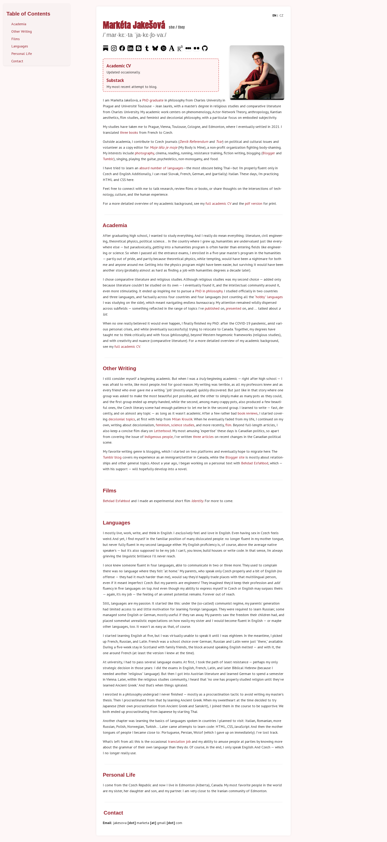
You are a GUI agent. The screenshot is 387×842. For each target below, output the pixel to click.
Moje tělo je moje (163, 147)
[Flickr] (197, 49)
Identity (197, 500)
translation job (179, 741)
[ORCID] (164, 49)
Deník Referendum (193, 141)
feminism (163, 425)
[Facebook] (122, 49)
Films (15, 39)
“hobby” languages (269, 297)
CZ (281, 15)
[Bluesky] (155, 49)
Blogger (268, 153)
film (228, 425)
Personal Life (21, 53)
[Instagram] (114, 49)
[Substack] (106, 49)
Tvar (219, 141)
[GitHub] (205, 49)
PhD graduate (152, 100)
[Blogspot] (139, 49)
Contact (17, 61)
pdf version (253, 203)
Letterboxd (162, 430)
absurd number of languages (161, 168)
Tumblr (108, 159)
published (212, 308)
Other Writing (21, 31)
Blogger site (234, 457)
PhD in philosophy (209, 291)
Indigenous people (159, 436)
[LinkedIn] (131, 49)
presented (233, 308)
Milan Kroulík (182, 419)
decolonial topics (121, 419)
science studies (182, 425)
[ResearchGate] (180, 49)
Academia (18, 24)
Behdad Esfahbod (254, 463)
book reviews (248, 413)
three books (129, 132)
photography (144, 153)
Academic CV (118, 66)
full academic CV (218, 203)
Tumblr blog (112, 457)
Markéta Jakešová (134, 25)
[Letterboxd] (188, 49)
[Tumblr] (147, 49)
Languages (19, 46)
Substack (115, 80)
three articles (203, 436)
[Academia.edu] (172, 49)
